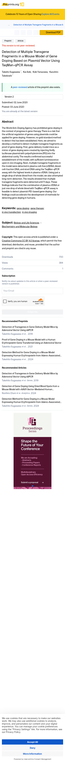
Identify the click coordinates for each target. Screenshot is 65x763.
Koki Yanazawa (40, 72)
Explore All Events (50, 14)
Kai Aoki (27, 72)
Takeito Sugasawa (11, 72)
